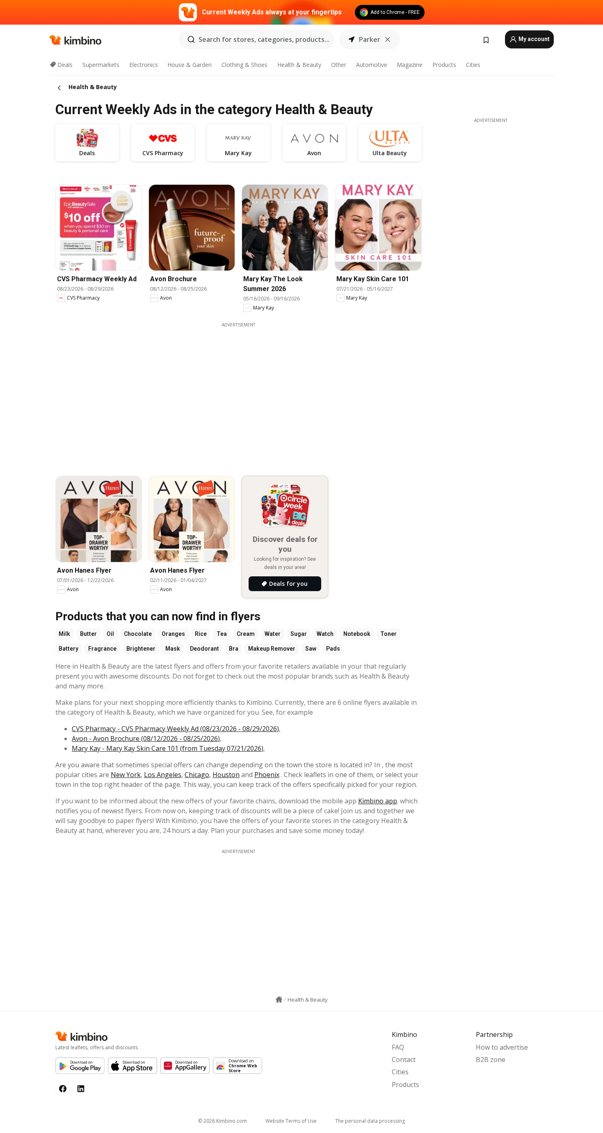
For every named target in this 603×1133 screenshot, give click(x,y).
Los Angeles (162, 774)
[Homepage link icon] (279, 999)
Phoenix (266, 774)
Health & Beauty (299, 65)
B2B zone (490, 1059)
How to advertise (502, 1047)
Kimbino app (377, 800)
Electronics (143, 65)
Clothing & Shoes (244, 65)
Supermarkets (100, 65)
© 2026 (222, 1120)
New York (126, 774)
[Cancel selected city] (388, 39)
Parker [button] (369, 39)
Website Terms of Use (291, 1120)
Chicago (197, 774)
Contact (404, 1059)
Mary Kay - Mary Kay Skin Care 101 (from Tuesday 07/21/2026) (167, 748)
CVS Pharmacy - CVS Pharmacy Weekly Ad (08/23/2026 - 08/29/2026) (175, 728)
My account (533, 39)
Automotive (371, 65)
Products (444, 65)
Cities (473, 65)
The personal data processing (370, 1120)
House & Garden (189, 65)
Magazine (410, 65)
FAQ (398, 1047)
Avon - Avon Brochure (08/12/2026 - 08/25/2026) (146, 738)
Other (338, 65)
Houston (226, 774)
